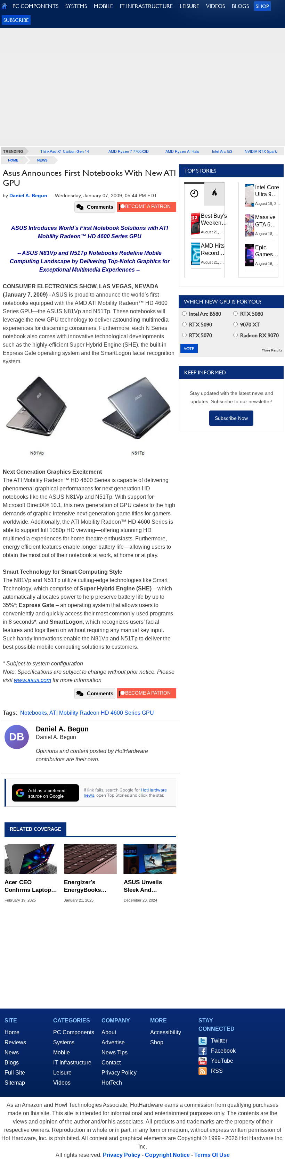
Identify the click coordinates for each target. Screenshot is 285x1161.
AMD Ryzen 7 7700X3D (128, 151)
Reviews (15, 1042)
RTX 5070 (200, 335)
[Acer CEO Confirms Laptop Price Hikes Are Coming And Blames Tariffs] (31, 859)
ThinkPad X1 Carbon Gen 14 (64, 151)
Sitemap (15, 1083)
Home (12, 1032)
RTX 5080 (251, 313)
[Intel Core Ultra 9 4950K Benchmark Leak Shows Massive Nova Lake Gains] (249, 195)
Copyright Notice (167, 1155)
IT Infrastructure (72, 1062)
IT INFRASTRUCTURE (146, 6)
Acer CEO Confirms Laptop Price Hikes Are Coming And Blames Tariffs (28, 886)
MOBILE (103, 6)
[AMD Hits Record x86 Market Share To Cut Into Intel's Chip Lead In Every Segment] (195, 253)
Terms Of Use (212, 1155)
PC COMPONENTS (35, 6)
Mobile (61, 1052)
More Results (272, 350)
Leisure (62, 1073)
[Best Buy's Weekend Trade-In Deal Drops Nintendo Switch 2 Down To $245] (195, 224)
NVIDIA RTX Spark (261, 151)
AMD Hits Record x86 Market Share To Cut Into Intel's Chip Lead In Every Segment (214, 250)
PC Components (73, 1032)
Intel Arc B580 (204, 313)
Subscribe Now (231, 418)
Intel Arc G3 (222, 151)
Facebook (223, 1051)
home (13, 160)
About (108, 1032)
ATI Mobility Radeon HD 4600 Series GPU (101, 713)
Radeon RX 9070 (259, 335)
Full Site (15, 1073)
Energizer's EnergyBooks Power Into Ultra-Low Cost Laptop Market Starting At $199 (89, 886)
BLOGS (240, 6)
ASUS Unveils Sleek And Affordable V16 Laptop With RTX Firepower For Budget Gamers (147, 886)
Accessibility (165, 1032)
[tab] (194, 194)
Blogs (12, 1062)
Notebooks (33, 713)
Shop (262, 6)
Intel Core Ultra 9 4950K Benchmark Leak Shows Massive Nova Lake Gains (269, 191)
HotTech (111, 1083)
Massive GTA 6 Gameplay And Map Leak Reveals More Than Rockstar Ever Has (268, 221)
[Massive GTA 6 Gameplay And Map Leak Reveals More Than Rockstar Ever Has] (249, 225)
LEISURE (189, 6)
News (42, 160)
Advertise (113, 1042)
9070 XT (249, 324)
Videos (62, 1083)
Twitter (219, 1041)
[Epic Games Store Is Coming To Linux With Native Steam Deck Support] (249, 255)
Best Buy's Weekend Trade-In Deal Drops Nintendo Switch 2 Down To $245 (214, 220)
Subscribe (16, 20)
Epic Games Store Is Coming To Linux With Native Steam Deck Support (268, 251)
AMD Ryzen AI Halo (182, 151)
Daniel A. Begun (62, 729)
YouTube (222, 1061)
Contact (111, 1062)
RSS (217, 1071)
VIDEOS (215, 6)
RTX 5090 (200, 324)
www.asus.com (32, 680)
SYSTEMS (76, 6)
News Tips (114, 1052)
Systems (63, 1042)
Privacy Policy (119, 1073)
